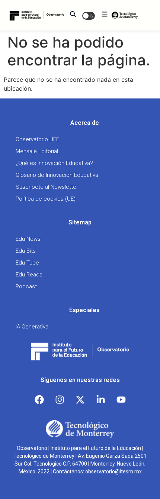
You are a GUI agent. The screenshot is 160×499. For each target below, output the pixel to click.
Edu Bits (26, 250)
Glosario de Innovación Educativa (57, 175)
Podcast (26, 286)
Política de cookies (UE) (46, 198)
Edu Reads (29, 274)
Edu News (28, 239)
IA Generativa (32, 326)
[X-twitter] (80, 400)
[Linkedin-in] (100, 400)
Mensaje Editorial (37, 151)
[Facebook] (39, 400)
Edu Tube (27, 262)
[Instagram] (59, 400)
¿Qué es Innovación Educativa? (54, 163)
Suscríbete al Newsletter (47, 187)
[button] (88, 15)
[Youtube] (121, 400)
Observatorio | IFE (37, 139)
